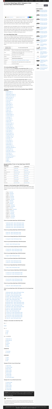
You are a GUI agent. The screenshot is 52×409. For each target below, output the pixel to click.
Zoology (7, 346)
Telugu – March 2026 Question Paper (13, 267)
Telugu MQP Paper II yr (10, 128)
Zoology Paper (16, 179)
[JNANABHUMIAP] (4, 1)
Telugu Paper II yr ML (10, 134)
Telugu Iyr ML (8, 110)
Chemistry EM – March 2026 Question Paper (14, 249)
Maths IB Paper (9, 371)
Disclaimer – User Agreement (21, 407)
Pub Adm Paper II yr (9, 107)
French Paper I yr (9, 130)
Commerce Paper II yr (10, 127)
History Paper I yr (9, 143)
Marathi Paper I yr (9, 144)
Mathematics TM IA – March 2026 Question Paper (15, 225)
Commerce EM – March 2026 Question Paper (14, 274)
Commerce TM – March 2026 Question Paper (14, 272)
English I (7, 160)
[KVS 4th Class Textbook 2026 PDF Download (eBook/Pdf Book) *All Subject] (38, 68)
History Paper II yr (9, 154)
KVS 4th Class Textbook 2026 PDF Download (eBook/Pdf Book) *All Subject (44, 68)
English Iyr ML (8, 108)
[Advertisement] (19, 11)
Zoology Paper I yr (9, 125)
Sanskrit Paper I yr (9, 104)
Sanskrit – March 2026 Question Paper (13, 244)
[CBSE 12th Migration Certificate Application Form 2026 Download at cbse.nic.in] (38, 65)
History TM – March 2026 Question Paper (13, 285)
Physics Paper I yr (9, 91)
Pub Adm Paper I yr (9, 98)
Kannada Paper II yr (9, 157)
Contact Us (34, 407)
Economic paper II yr (10, 133)
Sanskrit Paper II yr (9, 120)
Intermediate (19, 60)
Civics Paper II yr (9, 118)
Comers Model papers (10, 377)
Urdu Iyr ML (8, 101)
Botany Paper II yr (9, 105)
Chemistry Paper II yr (10, 114)
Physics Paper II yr (9, 100)
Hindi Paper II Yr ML (9, 150)
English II (7, 158)
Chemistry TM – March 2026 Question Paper (14, 250)
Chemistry (8, 343)
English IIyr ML (8, 121)
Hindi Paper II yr (9, 153)
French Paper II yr (9, 140)
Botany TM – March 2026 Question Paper (13, 233)
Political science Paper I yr (11, 95)
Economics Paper (16, 182)
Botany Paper (16, 175)
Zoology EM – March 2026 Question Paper (13, 295)
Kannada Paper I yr (9, 148)
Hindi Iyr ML (8, 161)
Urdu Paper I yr (9, 117)
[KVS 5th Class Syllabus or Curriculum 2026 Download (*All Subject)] (38, 45)
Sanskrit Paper (8, 374)
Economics (8, 352)
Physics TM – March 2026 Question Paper (13, 262)
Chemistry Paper (16, 173)
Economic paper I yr (9, 124)
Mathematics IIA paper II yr (11, 94)
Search (37, 3)
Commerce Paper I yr (10, 123)
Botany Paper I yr (9, 111)
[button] (48, 1)
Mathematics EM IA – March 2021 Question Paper (15, 224)
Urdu (7, 333)
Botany (7, 344)
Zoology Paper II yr (9, 141)
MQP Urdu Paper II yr (10, 97)
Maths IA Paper (9, 370)
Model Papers (24, 60)
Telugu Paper (16, 168)
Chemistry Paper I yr (10, 115)
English (5, 325)
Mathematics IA (9, 338)
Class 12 (16, 60)
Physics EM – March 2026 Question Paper (13, 260)
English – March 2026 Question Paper (13, 255)
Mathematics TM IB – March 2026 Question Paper (15, 227)
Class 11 (13, 60)
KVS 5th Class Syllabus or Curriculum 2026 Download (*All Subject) (43, 45)
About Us (29, 407)
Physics (7, 341)
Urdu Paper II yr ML (9, 137)
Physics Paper (16, 177)
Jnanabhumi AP (11, 17)
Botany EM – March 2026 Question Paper (13, 232)
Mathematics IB (9, 340)
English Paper (16, 170)
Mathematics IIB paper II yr (11, 147)
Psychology (8, 351)
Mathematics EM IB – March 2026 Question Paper (15, 292)
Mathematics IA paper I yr (10, 151)
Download (11, 192)
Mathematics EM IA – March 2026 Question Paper (15, 302)
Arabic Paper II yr (9, 131)
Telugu (7, 330)
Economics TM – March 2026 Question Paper (14, 280)
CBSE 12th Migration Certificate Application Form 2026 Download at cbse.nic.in (44, 65)
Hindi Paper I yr (9, 138)
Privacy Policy (43, 406)
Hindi (7, 332)
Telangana (27, 60)
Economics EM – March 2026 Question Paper (14, 279)
